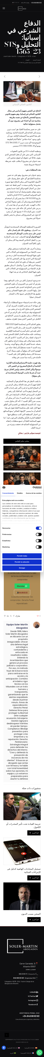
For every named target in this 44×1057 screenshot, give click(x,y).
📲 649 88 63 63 (22, 592)
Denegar (22, 568)
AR (13, 2)
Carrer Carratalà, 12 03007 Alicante (28, 966)
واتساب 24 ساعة (25, 2)
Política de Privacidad (20, 1039)
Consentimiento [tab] (8, 493)
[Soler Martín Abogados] (22, 8)
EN (16, 2)
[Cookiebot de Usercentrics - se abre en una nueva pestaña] (33, 487)
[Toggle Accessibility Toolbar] (4, 1047)
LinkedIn (33, 992)
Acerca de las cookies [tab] (34, 493)
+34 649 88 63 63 (36, 3)
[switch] (39, 534)
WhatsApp (20, 586)
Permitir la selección (22, 562)
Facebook (32, 1004)
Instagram (32, 1000)
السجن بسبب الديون (31, 913)
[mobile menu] (4, 8)
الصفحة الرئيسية (37, 60)
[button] (39, 1053)
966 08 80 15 (27, 974)
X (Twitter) (32, 996)
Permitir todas (22, 556)
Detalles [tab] (20, 493)
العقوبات (27, 60)
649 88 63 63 (24, 978)
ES (18, 2)
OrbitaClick (24, 1042)
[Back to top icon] (7, 1035)
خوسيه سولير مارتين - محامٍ (30, 433)
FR (15, 2)
